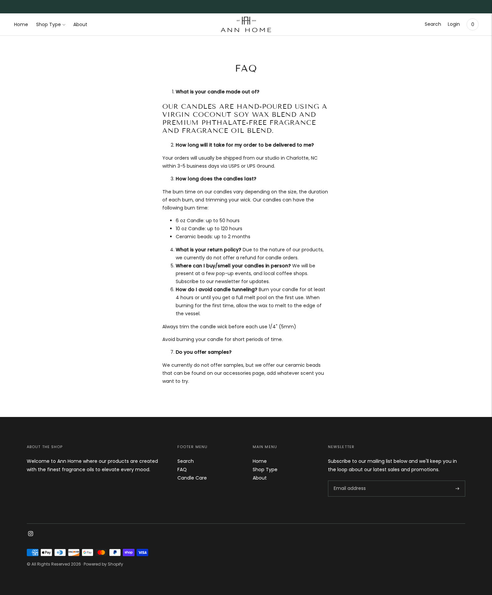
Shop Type (48, 24)
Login (454, 24)
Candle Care (192, 478)
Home (21, 24)
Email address (349, 480)
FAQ (182, 469)
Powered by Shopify (103, 564)
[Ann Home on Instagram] (30, 534)
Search (433, 24)
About (80, 24)
